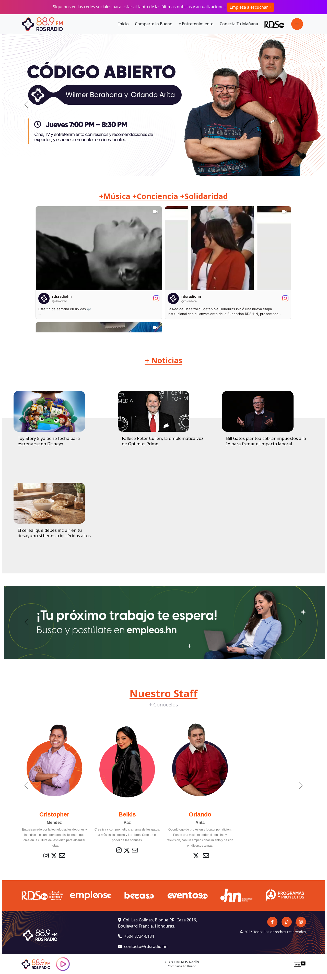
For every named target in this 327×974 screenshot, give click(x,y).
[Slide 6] (186, 169)
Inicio (123, 24)
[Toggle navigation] (297, 24)
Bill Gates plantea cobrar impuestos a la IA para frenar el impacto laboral (266, 440)
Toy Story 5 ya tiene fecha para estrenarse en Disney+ (49, 440)
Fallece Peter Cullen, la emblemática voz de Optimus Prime (162, 440)
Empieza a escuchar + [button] (250, 7)
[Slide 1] (140, 169)
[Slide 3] (159, 169)
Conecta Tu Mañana (239, 24)
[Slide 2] (150, 169)
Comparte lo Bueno (153, 24)
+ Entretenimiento (196, 24)
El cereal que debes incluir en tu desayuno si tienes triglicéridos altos (54, 532)
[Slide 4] (168, 169)
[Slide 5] (177, 169)
